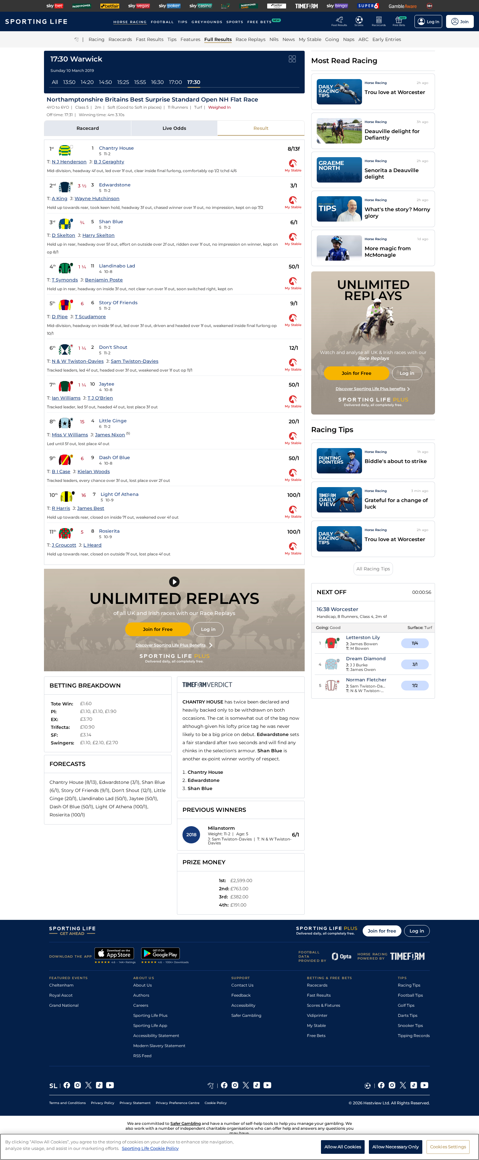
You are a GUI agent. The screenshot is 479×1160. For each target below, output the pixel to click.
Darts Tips (407, 1015)
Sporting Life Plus (150, 1015)
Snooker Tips (410, 1025)
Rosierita (109, 531)
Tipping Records (414, 1035)
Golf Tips (406, 1005)
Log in (208, 629)
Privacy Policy (102, 1103)
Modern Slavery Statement (159, 1045)
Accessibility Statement (156, 1035)
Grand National (64, 1005)
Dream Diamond (366, 659)
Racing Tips (409, 985)
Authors (141, 995)
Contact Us (242, 985)
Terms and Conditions (67, 1103)
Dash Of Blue (114, 457)
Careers (140, 1005)
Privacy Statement (135, 1103)
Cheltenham (61, 985)
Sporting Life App (150, 1025)
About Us (142, 985)
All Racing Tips (373, 569)
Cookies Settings (448, 1146)
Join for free (382, 931)
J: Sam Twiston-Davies (230, 839)
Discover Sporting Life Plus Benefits (171, 645)
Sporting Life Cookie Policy (150, 1148)
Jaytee (106, 384)
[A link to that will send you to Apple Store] (115, 956)
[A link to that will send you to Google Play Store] (165, 956)
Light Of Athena (119, 494)
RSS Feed (142, 1055)
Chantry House (116, 148)
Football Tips (410, 995)
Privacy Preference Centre (177, 1103)
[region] (239, 1147)
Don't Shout (113, 347)
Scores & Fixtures (323, 1005)
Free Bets (316, 1035)
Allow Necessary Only (395, 1146)
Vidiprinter (317, 1015)
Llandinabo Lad (117, 266)
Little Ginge (113, 421)
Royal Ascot (61, 995)
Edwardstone (115, 185)
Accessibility (243, 1005)
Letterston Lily (363, 637)
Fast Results (319, 995)
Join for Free (158, 629)
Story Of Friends (118, 303)
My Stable (316, 1025)
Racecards (317, 985)
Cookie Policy (216, 1103)
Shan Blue (111, 222)
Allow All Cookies (343, 1146)
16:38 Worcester (337, 609)
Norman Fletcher (366, 680)
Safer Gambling (246, 1015)
